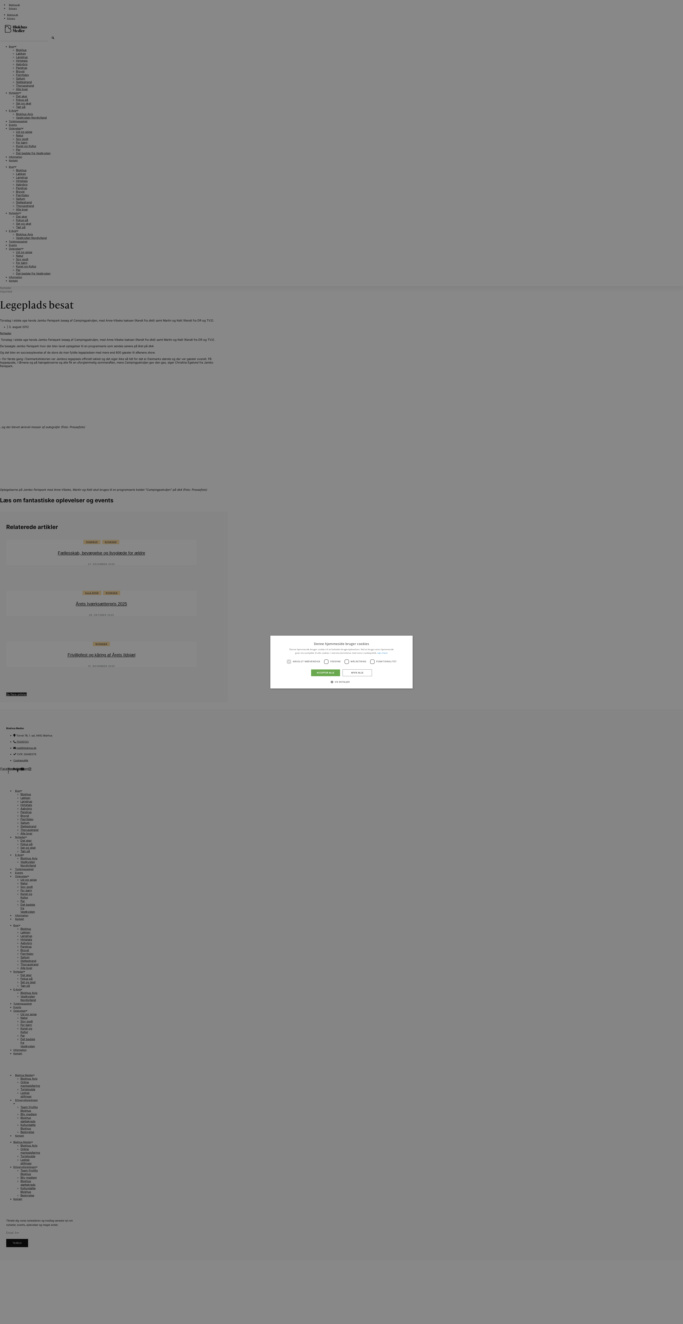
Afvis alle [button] (357, 672)
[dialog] (341, 662)
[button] (341, 682)
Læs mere (382, 652)
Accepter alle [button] (325, 672)
